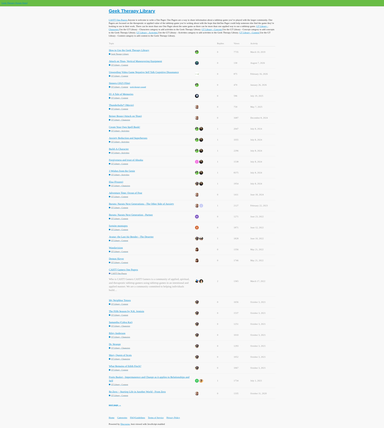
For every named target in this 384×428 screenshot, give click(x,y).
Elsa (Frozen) (116, 181)
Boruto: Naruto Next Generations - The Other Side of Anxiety (141, 203)
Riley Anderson (117, 333)
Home (111, 417)
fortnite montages (118, 225)
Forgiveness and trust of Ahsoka (126, 160)
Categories (122, 417)
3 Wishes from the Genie (122, 171)
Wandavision (116, 247)
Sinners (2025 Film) (119, 83)
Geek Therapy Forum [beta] (15, 3)
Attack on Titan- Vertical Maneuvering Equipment (135, 61)
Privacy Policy (173, 417)
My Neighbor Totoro (120, 300)
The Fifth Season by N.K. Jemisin (126, 311)
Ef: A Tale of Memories (121, 94)
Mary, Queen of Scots (120, 355)
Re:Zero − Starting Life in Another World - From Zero (137, 391)
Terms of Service (156, 417)
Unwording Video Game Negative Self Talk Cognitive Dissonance (144, 72)
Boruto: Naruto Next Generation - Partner (131, 214)
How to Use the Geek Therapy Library (129, 50)
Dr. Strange (115, 344)
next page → (115, 405)
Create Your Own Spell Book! (124, 127)
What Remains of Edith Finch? (125, 366)
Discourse (125, 424)
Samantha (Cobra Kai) (120, 322)
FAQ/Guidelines (137, 417)
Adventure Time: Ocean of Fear (125, 192)
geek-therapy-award (138, 87)
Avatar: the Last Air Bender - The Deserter (131, 236)
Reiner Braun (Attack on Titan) (125, 116)
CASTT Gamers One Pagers (123, 269)
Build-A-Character (119, 149)
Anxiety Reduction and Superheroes (128, 138)
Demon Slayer (116, 258)
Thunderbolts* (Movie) (121, 105)
